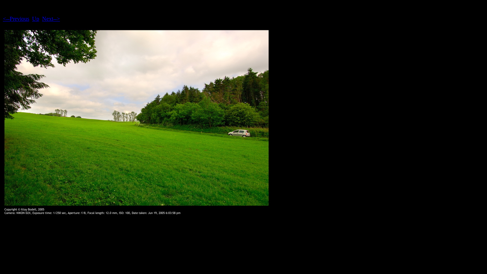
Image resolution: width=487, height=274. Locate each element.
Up (35, 19)
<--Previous (16, 19)
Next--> (51, 19)
